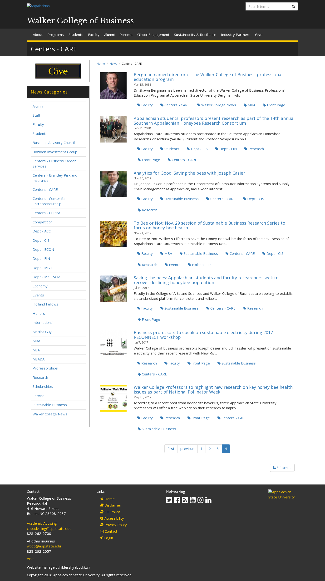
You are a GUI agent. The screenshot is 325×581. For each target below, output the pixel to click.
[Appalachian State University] (93, 6)
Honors (39, 313)
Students (76, 34)
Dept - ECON (43, 249)
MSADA (38, 359)
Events (174, 264)
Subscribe (283, 467)
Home (101, 64)
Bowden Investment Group (55, 151)
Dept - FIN (227, 148)
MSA (36, 350)
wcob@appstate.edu (44, 546)
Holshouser (201, 264)
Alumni (109, 34)
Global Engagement (153, 34)
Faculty (93, 34)
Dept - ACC (42, 231)
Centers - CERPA (46, 212)
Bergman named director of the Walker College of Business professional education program (208, 77)
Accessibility (113, 518)
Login (108, 537)
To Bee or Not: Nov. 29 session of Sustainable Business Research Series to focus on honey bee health (209, 225)
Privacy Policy (115, 524)
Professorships (45, 368)
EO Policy (111, 511)
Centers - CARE (176, 105)
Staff (36, 115)
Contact (110, 531)
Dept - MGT (42, 267)
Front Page (275, 105)
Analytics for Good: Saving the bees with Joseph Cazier (189, 173)
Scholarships (43, 386)
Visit (30, 558)
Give (258, 34)
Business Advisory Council (54, 142)
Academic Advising (42, 523)
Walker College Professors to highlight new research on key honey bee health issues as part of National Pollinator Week (213, 389)
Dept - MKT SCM (46, 276)
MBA (251, 105)
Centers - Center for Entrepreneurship (49, 201)
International (43, 322)
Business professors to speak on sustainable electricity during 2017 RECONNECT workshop (203, 335)
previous (187, 448)
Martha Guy (42, 331)
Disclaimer (112, 505)
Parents (126, 34)
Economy (40, 286)
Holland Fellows (45, 304)
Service (38, 395)
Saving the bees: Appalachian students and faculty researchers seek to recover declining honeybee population (206, 280)
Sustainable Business (181, 198)
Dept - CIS (199, 148)
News (113, 64)
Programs (55, 34)
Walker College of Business (80, 20)
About (38, 34)
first (170, 448)
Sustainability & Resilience (195, 34)
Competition (43, 222)
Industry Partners (235, 34)
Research (255, 148)
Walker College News (218, 105)
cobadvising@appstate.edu (49, 528)
